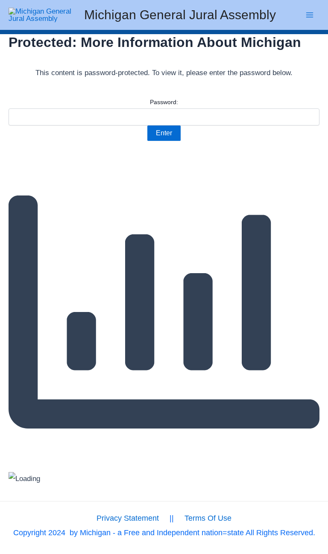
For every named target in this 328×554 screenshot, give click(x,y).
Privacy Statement (128, 518)
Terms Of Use (207, 518)
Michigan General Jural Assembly (180, 15)
